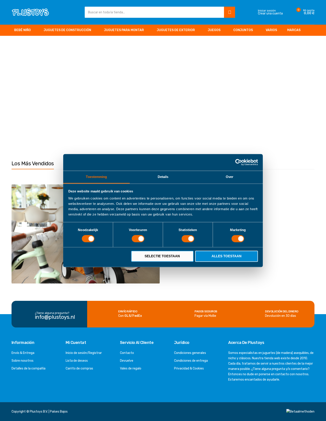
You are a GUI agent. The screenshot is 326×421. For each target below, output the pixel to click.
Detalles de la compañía (28, 368)
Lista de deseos (77, 361)
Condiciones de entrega (191, 361)
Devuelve (126, 361)
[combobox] (153, 12)
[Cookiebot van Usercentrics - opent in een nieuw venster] (238, 162)
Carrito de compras (79, 368)
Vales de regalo (130, 368)
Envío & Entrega (23, 353)
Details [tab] (163, 177)
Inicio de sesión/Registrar (84, 353)
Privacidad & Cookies (189, 368)
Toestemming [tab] (96, 177)
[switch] (138, 239)
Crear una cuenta (270, 13)
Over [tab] (229, 177)
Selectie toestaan (162, 256)
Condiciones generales (190, 353)
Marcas (293, 30)
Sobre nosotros (22, 361)
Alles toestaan (227, 256)
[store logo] (30, 12)
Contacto (127, 353)
